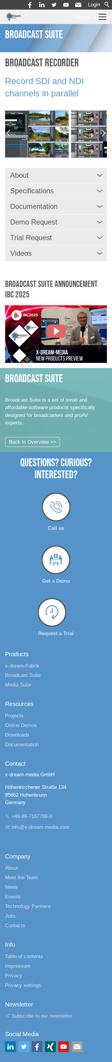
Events (13, 897)
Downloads (17, 735)
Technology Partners (28, 906)
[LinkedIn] (10, 1046)
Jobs (10, 916)
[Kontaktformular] (77, 1046)
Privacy (13, 976)
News (11, 887)
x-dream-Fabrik (22, 666)
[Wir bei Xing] (50, 1046)
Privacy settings (23, 985)
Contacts (15, 925)
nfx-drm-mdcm (41, 827)
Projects (14, 716)
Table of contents (24, 956)
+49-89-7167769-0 (31, 816)
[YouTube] (66, 5)
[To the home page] (13, 17)
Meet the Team (21, 877)
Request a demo (91, 17)
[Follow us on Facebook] (37, 1046)
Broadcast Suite (23, 675)
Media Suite (18, 685)
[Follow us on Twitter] (24, 1046)
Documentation (22, 744)
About (11, 868)
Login (94, 5)
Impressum (17, 966)
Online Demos (21, 725)
